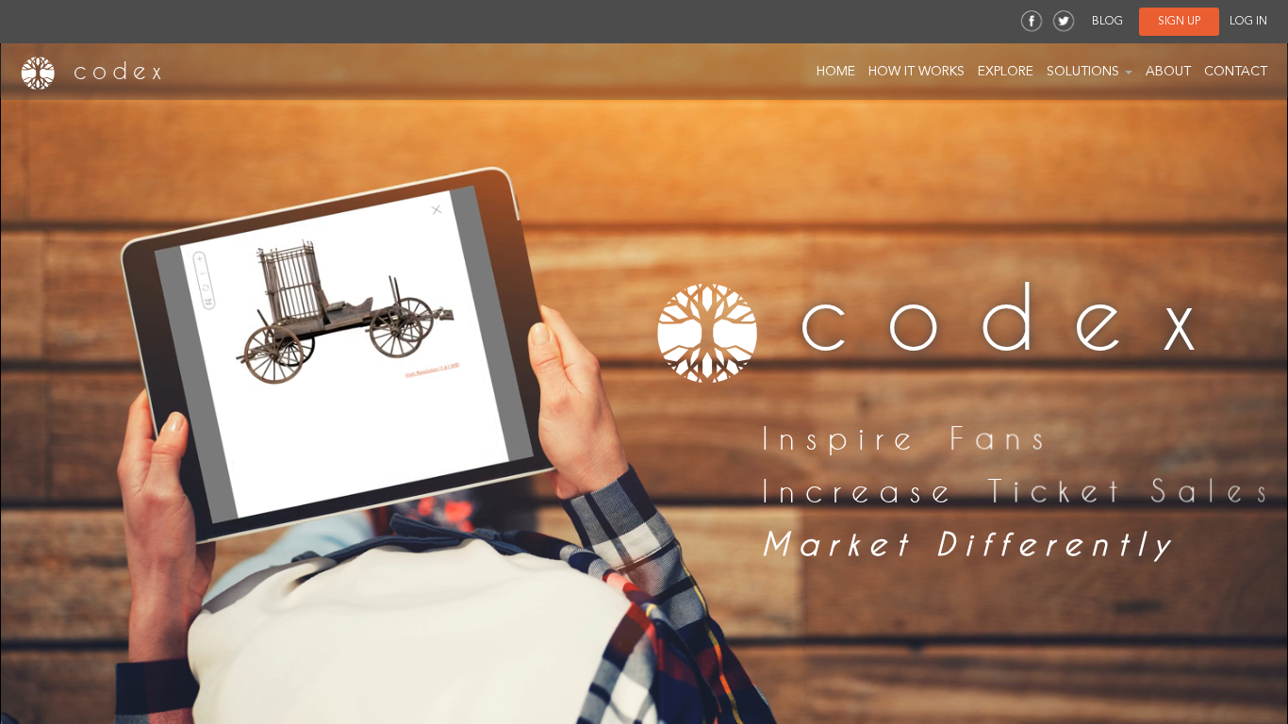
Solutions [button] (1085, 71)
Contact (1235, 71)
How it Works (916, 71)
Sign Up (1179, 21)
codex (113, 71)
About (1168, 71)
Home (836, 71)
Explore (1005, 71)
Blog (1107, 21)
